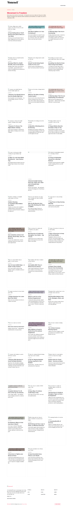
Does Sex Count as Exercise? (16, 326)
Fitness (9, 31)
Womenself (9, 9)
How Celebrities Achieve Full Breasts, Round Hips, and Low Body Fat (16, 236)
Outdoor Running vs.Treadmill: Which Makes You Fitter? (15, 203)
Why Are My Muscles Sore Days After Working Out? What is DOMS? (36, 205)
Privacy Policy (24, 504)
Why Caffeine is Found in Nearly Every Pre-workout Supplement (35, 331)
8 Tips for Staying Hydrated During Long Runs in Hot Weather (35, 361)
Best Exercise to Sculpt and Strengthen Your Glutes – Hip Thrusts (36, 235)
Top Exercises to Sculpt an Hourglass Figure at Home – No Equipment (55, 394)
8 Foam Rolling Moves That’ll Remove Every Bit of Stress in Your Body (16, 34)
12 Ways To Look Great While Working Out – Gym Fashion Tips (16, 159)
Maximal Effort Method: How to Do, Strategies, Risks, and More (56, 298)
